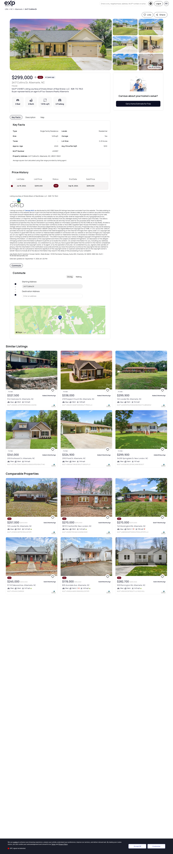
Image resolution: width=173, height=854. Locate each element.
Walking (79, 277)
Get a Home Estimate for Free (138, 103)
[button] (61, 44)
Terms (53, 844)
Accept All (137, 846)
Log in (158, 4)
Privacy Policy (63, 844)
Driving (69, 277)
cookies (15, 842)
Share (162, 14)
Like (149, 14)
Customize (156, 846)
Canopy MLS (29, 210)
